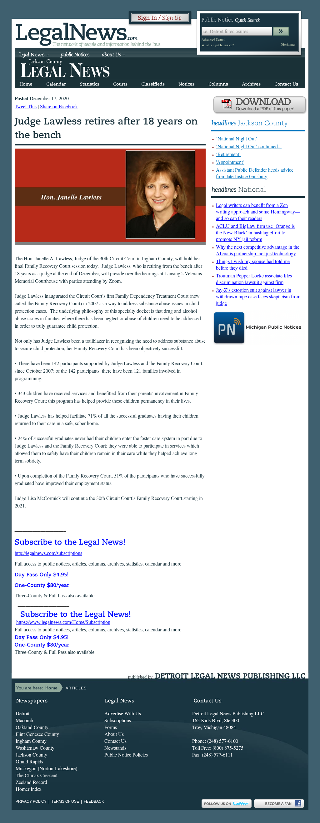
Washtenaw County (35, 747)
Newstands (115, 747)
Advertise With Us (122, 713)
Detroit (22, 713)
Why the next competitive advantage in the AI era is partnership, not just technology (257, 250)
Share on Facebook (59, 106)
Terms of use (65, 801)
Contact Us (115, 740)
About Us (114, 734)
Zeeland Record (31, 782)
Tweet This (26, 106)
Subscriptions (117, 720)
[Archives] (251, 83)
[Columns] (218, 83)
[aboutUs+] (113, 55)
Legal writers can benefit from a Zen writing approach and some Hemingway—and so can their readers (258, 211)
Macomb (24, 720)
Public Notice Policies (126, 754)
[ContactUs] (286, 83)
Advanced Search (213, 39)
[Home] (25, 83)
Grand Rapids (29, 761)
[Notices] (186, 83)
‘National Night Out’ (236, 138)
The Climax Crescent (37, 775)
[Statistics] (89, 83)
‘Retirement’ (228, 154)
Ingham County (31, 740)
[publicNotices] (75, 55)
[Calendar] (56, 83)
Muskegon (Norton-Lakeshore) (46, 768)
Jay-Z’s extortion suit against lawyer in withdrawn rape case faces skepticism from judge (258, 296)
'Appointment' (230, 162)
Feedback (94, 801)
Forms (110, 727)
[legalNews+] (34, 55)
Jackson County (31, 754)
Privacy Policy (31, 801)
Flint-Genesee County (37, 734)
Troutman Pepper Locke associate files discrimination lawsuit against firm (254, 278)
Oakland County (32, 727)
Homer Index (29, 789)
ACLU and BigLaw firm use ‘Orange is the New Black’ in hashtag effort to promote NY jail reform (255, 232)
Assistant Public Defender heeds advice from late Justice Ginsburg (254, 172)
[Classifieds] (153, 83)
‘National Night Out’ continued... (249, 146)
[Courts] (120, 83)
